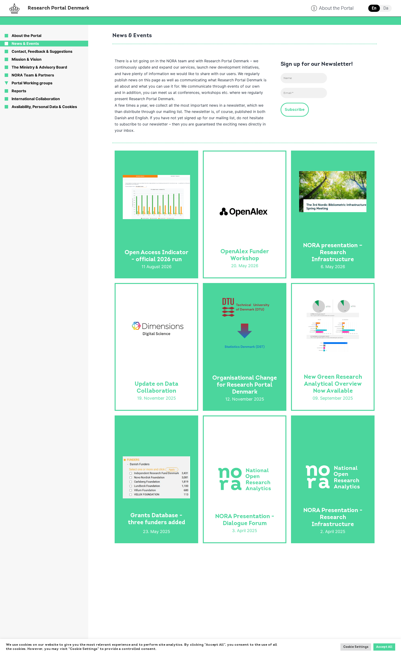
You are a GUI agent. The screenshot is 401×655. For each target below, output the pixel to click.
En (374, 8)
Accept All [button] (384, 646)
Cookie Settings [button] (355, 646)
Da (385, 8)
